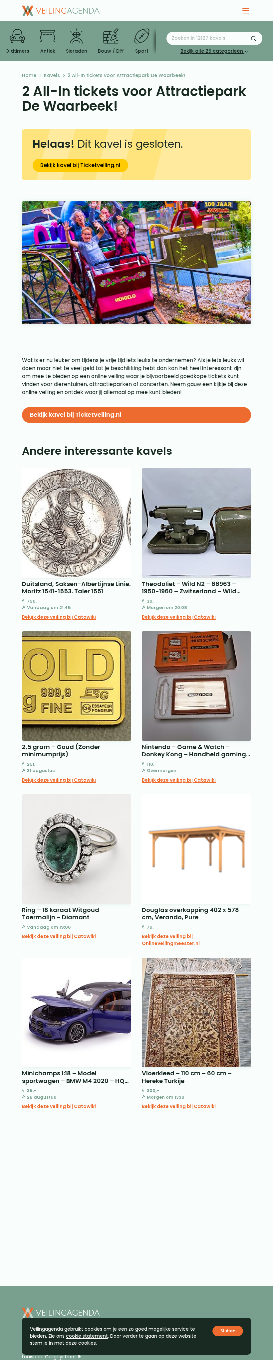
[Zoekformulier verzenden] (253, 38)
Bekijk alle (211, 51)
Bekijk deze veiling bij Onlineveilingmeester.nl (171, 940)
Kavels (52, 75)
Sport (141, 51)
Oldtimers (17, 51)
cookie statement (87, 1336)
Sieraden (76, 51)
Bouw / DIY (111, 51)
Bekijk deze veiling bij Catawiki (59, 617)
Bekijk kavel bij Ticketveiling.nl (80, 165)
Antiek (47, 51)
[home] (61, 10)
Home (29, 75)
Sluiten (227, 1331)
